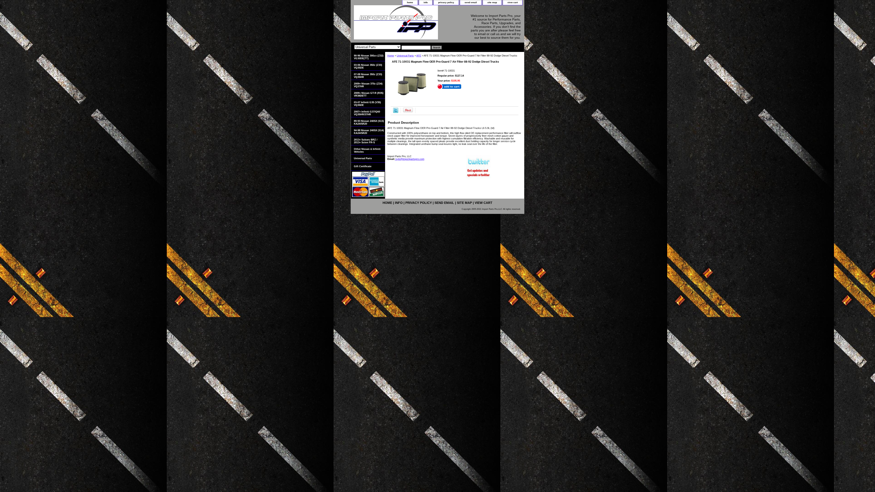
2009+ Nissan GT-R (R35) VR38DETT (368, 94)
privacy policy (446, 2)
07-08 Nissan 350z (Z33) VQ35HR (368, 75)
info (426, 2)
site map (492, 2)
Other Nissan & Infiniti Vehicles (367, 150)
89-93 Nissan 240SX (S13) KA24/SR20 (369, 122)
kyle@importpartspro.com (409, 159)
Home (390, 55)
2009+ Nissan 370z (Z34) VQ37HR (368, 85)
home (410, 2)
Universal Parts (405, 55)
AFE (418, 55)
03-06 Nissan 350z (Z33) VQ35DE (368, 66)
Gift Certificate (362, 166)
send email (471, 2)
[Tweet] (395, 112)
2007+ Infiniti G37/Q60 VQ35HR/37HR (367, 113)
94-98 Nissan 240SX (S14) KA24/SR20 (369, 131)
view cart (512, 2)
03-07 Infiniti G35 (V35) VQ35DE (367, 103)
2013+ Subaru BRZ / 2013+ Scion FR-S (365, 141)
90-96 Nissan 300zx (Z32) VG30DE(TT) (368, 57)
